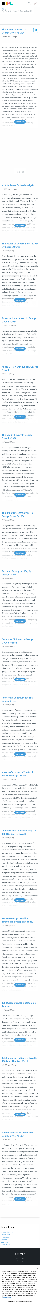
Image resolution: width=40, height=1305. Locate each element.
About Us (19, 1258)
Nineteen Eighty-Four (7, 1232)
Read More (20, 225)
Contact (20, 1261)
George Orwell (5, 1234)
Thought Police (5, 1244)
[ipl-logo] (9, 4)
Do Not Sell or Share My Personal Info (20, 1301)
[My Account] (36, 4)
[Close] (37, 1268)
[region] (20, 1285)
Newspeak (4, 1239)
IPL (3, 9)
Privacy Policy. (7, 1297)
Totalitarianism (5, 1237)
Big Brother (4, 1242)
